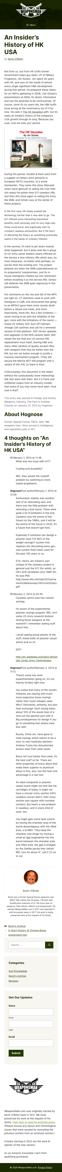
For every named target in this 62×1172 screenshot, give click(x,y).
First (11, 1017)
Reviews (13, 981)
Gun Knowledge (18, 971)
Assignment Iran (17, 935)
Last (11, 1029)
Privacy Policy (45, 1167)
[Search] (49, 945)
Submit (16, 1053)
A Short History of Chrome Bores (27, 930)
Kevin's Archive (17, 926)
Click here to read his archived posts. (34, 1122)
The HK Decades (32, 111)
